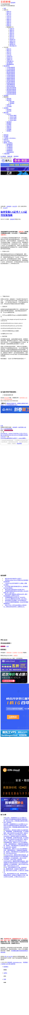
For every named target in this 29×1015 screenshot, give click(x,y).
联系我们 (25, 962)
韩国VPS (9, 19)
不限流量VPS (10, 61)
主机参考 (13, 2)
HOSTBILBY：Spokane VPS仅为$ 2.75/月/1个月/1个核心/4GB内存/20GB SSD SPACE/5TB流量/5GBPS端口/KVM (14, 435)
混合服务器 (9, 62)
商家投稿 (6, 135)
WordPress (9, 121)
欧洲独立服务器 (11, 83)
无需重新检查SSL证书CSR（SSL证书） (15, 597)
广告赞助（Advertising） (10, 138)
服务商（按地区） (8, 142)
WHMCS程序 (13, 118)
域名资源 (9, 100)
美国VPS (9, 21)
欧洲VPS (9, 25)
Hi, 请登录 (3, 156)
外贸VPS (9, 53)
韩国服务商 (9, 150)
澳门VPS (9, 14)
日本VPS (9, 17)
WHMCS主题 (13, 117)
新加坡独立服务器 (11, 90)
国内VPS (9, 13)
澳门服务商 (9, 145)
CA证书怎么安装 (8, 430)
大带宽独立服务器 (11, 92)
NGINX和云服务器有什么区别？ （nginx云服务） (14, 438)
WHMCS (9, 114)
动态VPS (9, 52)
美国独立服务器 (11, 80)
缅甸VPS (12, 31)
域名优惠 (12, 101)
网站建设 (9, 123)
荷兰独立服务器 (11, 81)
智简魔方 (9, 130)
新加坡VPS (12, 39)
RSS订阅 (8, 964)
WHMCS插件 (13, 120)
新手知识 (9, 109)
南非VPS (12, 36)
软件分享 (9, 111)
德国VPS (9, 24)
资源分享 (9, 126)
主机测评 (6, 95)
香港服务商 (9, 144)
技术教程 (9, 124)
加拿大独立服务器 (11, 87)
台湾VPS (9, 16)
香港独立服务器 (11, 73)
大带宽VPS (9, 56)
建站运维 (6, 112)
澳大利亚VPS (13, 45)
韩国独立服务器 (11, 78)
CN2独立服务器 (11, 67)
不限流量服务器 (11, 84)
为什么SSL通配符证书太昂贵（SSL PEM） (16, 599)
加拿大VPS (12, 41)
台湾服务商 (9, 147)
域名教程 (12, 103)
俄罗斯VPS (12, 44)
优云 (5, 956)
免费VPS (9, 104)
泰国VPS (12, 30)
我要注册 (9, 156)
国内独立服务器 (11, 72)
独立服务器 (7, 65)
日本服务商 (9, 149)
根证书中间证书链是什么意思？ (13, 578)
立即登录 (3, 646)
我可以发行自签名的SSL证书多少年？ (15, 589)
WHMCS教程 (13, 115)
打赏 (2, 425)
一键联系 (15, 655)
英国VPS (9, 22)
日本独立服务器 (11, 76)
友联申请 (12, 964)
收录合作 (6, 139)
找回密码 (16, 156)
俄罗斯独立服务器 (11, 89)
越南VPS (12, 35)
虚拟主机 (9, 98)
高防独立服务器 (11, 86)
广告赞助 (23, 219)
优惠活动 (9, 127)
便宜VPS (9, 49)
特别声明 (19, 443)
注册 (7, 646)
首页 (5, 8)
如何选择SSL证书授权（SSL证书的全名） (16, 600)
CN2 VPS (9, 55)
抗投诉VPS (9, 58)
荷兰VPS (12, 38)
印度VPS (12, 28)
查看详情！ (22, 231)
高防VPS (9, 50)
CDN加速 (9, 106)
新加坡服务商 (10, 152)
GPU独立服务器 (11, 69)
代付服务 (6, 136)
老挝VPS (12, 33)
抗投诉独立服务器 (11, 94)
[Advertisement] (14, 190)
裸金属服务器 (10, 64)
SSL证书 (14, 206)
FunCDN (10, 956)
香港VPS (9, 11)
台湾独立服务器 (11, 75)
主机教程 (6, 108)
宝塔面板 (9, 129)
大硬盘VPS (9, 59)
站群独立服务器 (11, 70)
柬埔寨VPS (12, 42)
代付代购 (20, 652)
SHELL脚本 (7, 141)
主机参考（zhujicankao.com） (14, 962)
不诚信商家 (7, 153)
